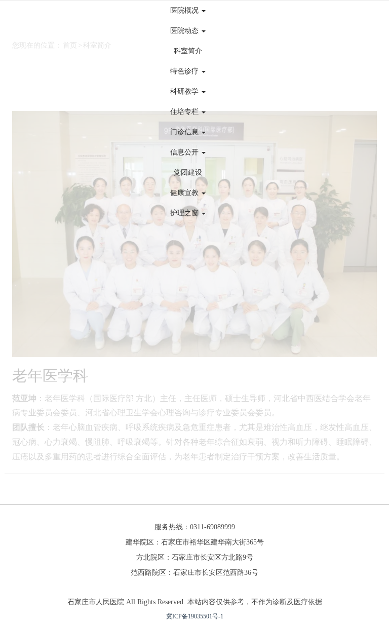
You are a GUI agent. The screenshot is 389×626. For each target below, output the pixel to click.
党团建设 (188, 172)
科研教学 (185, 91)
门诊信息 (185, 132)
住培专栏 (185, 111)
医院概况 (185, 10)
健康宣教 (185, 193)
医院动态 (185, 30)
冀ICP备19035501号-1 (194, 616)
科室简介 (188, 51)
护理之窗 (185, 213)
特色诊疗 (185, 71)
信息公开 (185, 152)
